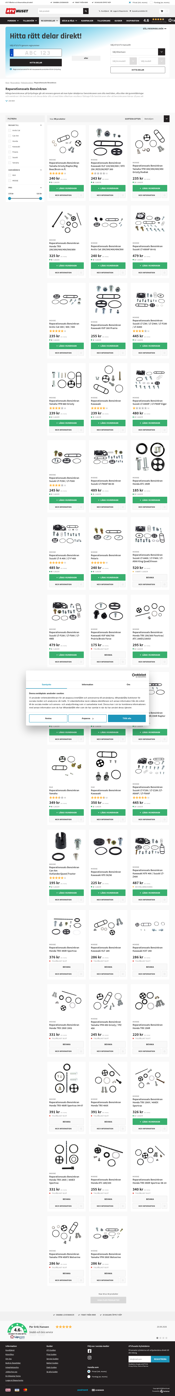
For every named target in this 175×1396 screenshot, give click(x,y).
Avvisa (48, 718)
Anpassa (86, 718)
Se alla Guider (52, 1371)
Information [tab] (87, 684)
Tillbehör (28, 20)
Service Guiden (52, 1359)
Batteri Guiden (52, 1363)
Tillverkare (103, 20)
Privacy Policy (133, 1366)
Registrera (160, 1359)
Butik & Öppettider (13, 1363)
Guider (118, 20)
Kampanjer (87, 20)
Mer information (63, 195)
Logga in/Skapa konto (120, 11)
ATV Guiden (51, 1350)
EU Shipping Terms (13, 1376)
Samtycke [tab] (46, 684)
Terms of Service (143, 1366)
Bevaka (150, 577)
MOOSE (15, 180)
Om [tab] (128, 684)
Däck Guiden (51, 1367)
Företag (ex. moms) (162, 2)
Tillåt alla (127, 718)
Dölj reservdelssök (153, 28)
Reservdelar (48, 20)
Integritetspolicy (12, 1367)
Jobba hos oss (11, 1371)
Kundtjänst (105, 11)
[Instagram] (107, 1358)
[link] (87, 1331)
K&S (14, 175)
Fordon (12, 20)
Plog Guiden (51, 1354)
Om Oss (8, 1359)
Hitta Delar (36, 62)
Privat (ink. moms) (140, 2)
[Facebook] (107, 1351)
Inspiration (132, 20)
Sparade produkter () (139, 11)
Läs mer (11, 101)
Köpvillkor (9, 1354)
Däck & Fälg (68, 20)
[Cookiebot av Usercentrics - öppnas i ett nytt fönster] (134, 675)
